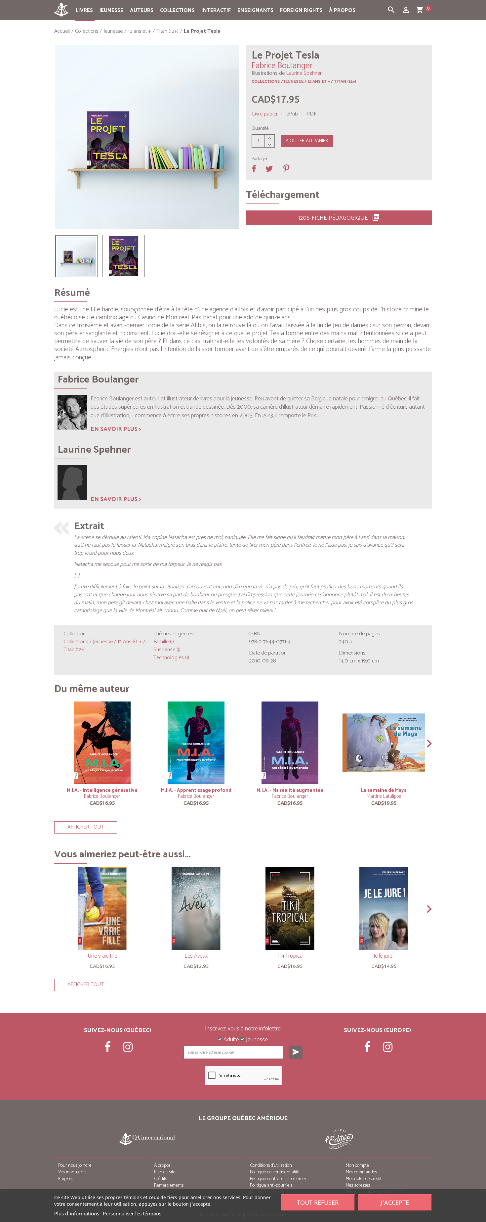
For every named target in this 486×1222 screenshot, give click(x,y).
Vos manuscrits (72, 1172)
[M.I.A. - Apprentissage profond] (196, 743)
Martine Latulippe (384, 796)
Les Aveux (196, 956)
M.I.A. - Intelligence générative (102, 790)
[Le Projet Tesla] (76, 256)
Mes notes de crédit (364, 1179)
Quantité (260, 128)
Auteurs (141, 10)
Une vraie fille (102, 956)
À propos (342, 10)
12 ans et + (318, 81)
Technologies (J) (171, 657)
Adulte (230, 1040)
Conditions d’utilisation (271, 1165)
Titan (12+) (345, 81)
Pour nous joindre (75, 1165)
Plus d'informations (76, 1213)
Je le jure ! (384, 956)
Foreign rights (301, 10)
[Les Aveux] (196, 908)
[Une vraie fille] (102, 908)
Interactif (216, 10)
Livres (84, 10)
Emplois (65, 1179)
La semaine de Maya (384, 790)
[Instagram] (128, 1049)
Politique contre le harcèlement (279, 1179)
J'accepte (395, 1202)
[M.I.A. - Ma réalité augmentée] (290, 743)
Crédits (160, 1179)
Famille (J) (163, 641)
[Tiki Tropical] (290, 908)
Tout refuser (318, 1202)
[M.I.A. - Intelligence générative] (102, 743)
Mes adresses (358, 1185)
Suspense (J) (167, 649)
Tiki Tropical (290, 956)
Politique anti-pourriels (271, 1185)
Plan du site (165, 1172)
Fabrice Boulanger (102, 796)
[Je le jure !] (384, 908)
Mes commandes (361, 1172)
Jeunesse (111, 10)
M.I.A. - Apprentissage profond (196, 790)
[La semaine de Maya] (384, 743)
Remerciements (168, 1185)
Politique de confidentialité (275, 1172)
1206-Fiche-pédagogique (339, 218)
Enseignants (255, 10)
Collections (177, 10)
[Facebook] (108, 1049)
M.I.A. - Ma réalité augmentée (290, 790)
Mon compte (357, 1165)
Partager (260, 159)
